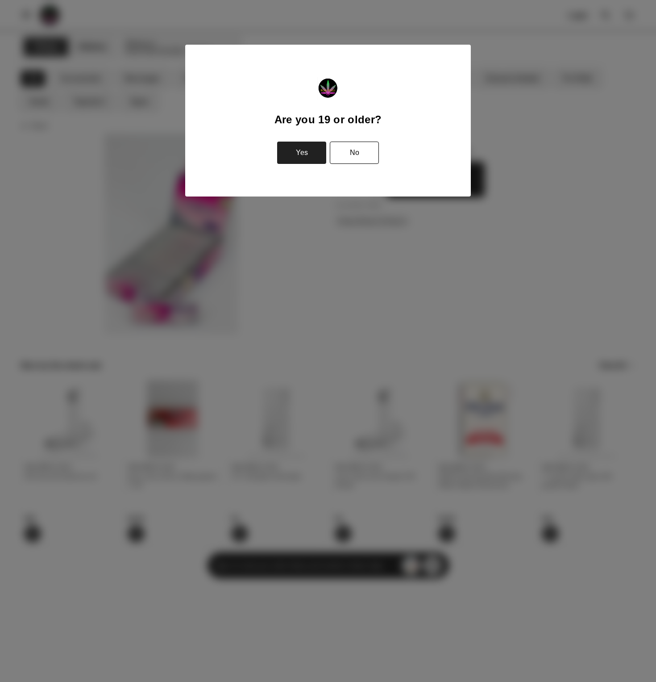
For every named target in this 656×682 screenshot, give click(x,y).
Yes (302, 152)
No (354, 152)
